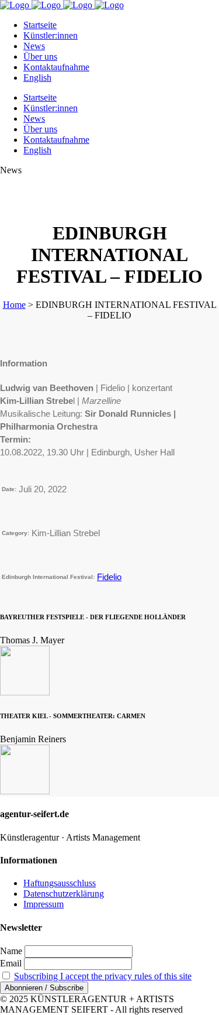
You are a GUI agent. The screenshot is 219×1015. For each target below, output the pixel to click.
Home (14, 305)
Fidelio (109, 577)
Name (11, 951)
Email (11, 963)
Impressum (43, 904)
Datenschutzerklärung (63, 894)
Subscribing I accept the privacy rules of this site (103, 976)
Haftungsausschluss (59, 883)
